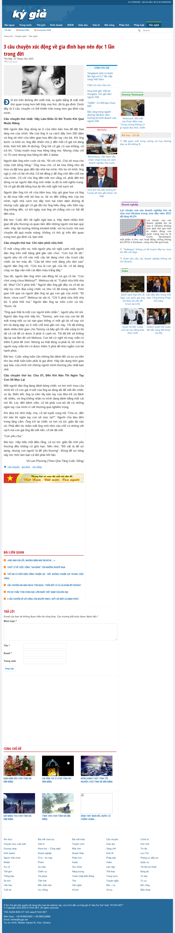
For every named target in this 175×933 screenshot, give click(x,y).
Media (7, 862)
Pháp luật (139, 25)
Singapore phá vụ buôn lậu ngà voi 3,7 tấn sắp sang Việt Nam (100, 76)
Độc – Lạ (110, 885)
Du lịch (7, 881)
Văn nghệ (154, 25)
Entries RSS (24, 30)
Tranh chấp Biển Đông (83, 876)
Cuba (125, 271)
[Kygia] (29, 13)
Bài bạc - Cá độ (130, 135)
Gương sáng (10, 848)
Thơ (74, 881)
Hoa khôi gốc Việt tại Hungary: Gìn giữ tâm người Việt (99, 93)
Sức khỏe (77, 867)
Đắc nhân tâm (45, 885)
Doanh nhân (78, 853)
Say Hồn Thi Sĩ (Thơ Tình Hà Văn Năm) (56, 780)
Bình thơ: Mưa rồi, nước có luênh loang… (96, 817)
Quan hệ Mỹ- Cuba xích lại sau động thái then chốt (132, 329)
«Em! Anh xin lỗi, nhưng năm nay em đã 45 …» (31, 560)
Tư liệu (143, 876)
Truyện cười (78, 844)
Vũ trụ (109, 890)
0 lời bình (12, 61)
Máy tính (76, 848)
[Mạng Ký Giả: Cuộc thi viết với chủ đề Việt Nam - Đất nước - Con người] (44, 478)
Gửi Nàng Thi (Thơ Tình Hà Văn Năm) (17, 817)
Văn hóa (8, 885)
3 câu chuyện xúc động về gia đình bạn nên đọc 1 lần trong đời (59, 50)
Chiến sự (42, 871)
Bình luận (10, 621)
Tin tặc (143, 848)
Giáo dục (83, 25)
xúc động (37, 467)
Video (109, 862)
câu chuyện (13, 467)
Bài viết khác (78, 839)
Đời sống (109, 25)
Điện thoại (145, 890)
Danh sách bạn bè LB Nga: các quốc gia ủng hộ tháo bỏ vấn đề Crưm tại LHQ (132, 299)
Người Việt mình (12, 858)
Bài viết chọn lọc (46, 839)
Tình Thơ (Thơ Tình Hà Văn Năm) (56, 817)
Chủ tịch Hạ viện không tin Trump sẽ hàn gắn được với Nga (102, 192)
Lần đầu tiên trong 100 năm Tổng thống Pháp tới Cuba (158, 297)
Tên (7, 645)
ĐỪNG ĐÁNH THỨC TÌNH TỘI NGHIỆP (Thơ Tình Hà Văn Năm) (96, 780)
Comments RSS (44, 30)
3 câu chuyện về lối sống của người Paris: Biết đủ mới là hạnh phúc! (43, 598)
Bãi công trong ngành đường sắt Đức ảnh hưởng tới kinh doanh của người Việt (101, 116)
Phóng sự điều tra (149, 858)
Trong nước (25, 25)
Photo (41, 862)
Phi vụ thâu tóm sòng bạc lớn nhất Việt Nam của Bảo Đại (37, 592)
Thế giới (41, 25)
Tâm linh (42, 881)
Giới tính (144, 844)
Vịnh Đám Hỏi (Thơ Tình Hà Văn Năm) (17, 780)
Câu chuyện (112, 839)
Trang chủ (8, 36)
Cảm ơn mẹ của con (98, 85)
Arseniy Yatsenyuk (132, 94)
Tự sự (143, 881)
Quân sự (144, 862)
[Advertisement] (43, 523)
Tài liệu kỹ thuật (148, 867)
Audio (75, 862)
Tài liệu (8, 30)
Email (8, 653)
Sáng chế (111, 848)
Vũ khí (75, 890)
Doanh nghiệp (130, 204)
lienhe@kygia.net (19, 919)
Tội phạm (42, 876)
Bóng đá (144, 871)
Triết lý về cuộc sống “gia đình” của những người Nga (36, 567)
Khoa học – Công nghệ (49, 848)
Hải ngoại (9, 25)
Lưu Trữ (144, 853)
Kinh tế (109, 853)
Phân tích (124, 25)
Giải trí (96, 25)
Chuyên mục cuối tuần (15, 844)
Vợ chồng (43, 890)
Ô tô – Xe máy (45, 858)
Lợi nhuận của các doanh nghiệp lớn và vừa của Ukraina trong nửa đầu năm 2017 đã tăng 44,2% (145, 213)
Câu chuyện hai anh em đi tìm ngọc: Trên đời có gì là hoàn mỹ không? (44, 585)
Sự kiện (42, 867)
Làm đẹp (110, 867)
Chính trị (144, 839)
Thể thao (110, 871)
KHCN (70, 25)
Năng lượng (78, 871)
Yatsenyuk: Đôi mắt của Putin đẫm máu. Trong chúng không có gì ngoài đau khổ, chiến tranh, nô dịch (132, 124)
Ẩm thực (8, 839)
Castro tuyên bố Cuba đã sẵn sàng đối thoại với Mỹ (159, 329)
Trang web (10, 661)
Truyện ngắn (20, 36)
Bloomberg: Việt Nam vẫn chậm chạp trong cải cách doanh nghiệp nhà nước (102, 159)
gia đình (26, 467)
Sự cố (7, 867)
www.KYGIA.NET (38, 912)
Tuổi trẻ (7, 890)
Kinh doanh (56, 25)
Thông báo (9, 876)
